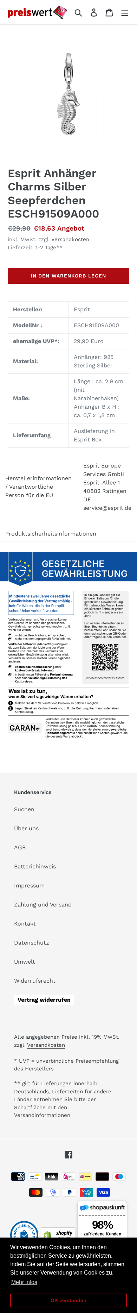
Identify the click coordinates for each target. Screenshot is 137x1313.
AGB (20, 847)
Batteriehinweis (35, 866)
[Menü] (124, 12)
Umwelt (24, 961)
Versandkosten (70, 239)
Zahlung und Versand (43, 904)
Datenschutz (31, 942)
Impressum (29, 885)
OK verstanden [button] (68, 1300)
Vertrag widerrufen (44, 999)
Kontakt (25, 923)
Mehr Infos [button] (24, 1282)
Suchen (24, 809)
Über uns (26, 828)
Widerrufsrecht (35, 980)
